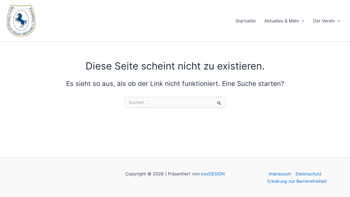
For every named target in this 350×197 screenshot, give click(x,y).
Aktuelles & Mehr (281, 21)
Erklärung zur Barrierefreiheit (297, 181)
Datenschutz (309, 173)
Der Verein (324, 21)
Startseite (245, 21)
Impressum (280, 173)
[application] (302, 21)
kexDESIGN (213, 173)
